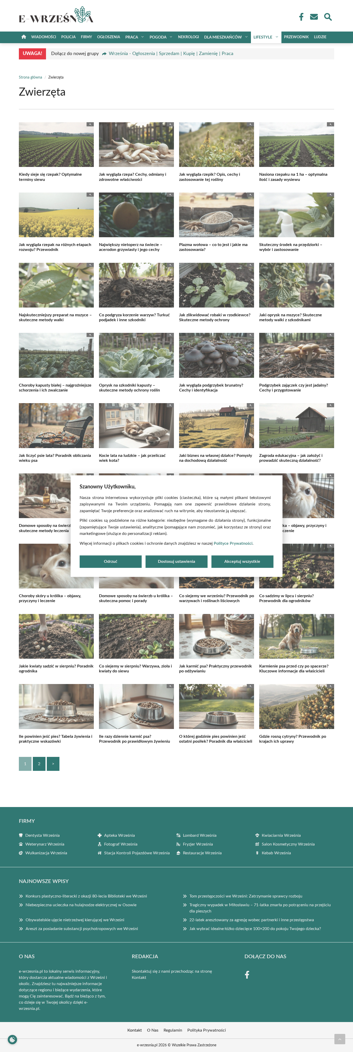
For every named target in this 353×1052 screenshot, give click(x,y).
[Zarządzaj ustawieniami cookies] (12, 1039)
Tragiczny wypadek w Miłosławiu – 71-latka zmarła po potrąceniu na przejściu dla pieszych (260, 908)
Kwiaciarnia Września (281, 835)
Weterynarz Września (44, 844)
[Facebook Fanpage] (299, 16)
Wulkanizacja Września (46, 853)
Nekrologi (188, 37)
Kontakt (139, 978)
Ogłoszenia (108, 37)
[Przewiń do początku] (339, 1039)
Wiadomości (43, 37)
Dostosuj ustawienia (176, 561)
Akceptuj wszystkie (242, 561)
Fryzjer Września (198, 844)
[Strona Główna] (24, 37)
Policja (68, 37)
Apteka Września (119, 835)
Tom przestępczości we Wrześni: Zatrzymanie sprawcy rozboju (245, 896)
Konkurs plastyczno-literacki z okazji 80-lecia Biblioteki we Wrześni (86, 896)
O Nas (152, 1030)
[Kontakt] (313, 16)
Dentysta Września (42, 835)
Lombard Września (200, 835)
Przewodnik (296, 37)
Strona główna (30, 77)
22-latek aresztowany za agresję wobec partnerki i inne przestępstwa (251, 920)
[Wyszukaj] (327, 16)
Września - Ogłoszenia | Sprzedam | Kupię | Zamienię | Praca (171, 53)
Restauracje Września (202, 853)
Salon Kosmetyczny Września (288, 844)
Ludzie (320, 37)
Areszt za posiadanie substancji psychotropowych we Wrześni (82, 929)
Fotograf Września (120, 844)
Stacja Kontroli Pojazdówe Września (137, 853)
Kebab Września (276, 853)
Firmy (86, 37)
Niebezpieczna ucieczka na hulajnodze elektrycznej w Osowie (81, 905)
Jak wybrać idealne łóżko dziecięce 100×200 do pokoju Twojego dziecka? (255, 929)
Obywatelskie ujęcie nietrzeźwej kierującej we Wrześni (75, 920)
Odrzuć (110, 561)
